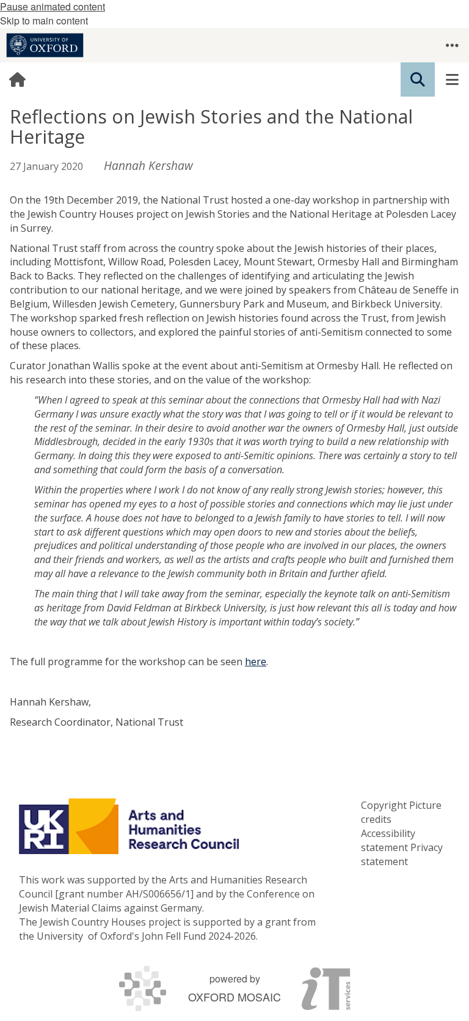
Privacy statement (402, 854)
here (255, 661)
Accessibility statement (388, 840)
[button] (452, 45)
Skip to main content (44, 20)
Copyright (384, 805)
